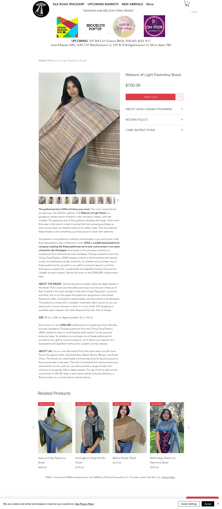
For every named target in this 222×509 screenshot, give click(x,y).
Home (42, 60)
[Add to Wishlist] (180, 97)
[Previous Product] (33, 449)
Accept (207, 503)
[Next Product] (189, 449)
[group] (111, 457)
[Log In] (187, 12)
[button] (187, 3)
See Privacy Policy (84, 503)
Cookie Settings (189, 503)
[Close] (218, 503)
